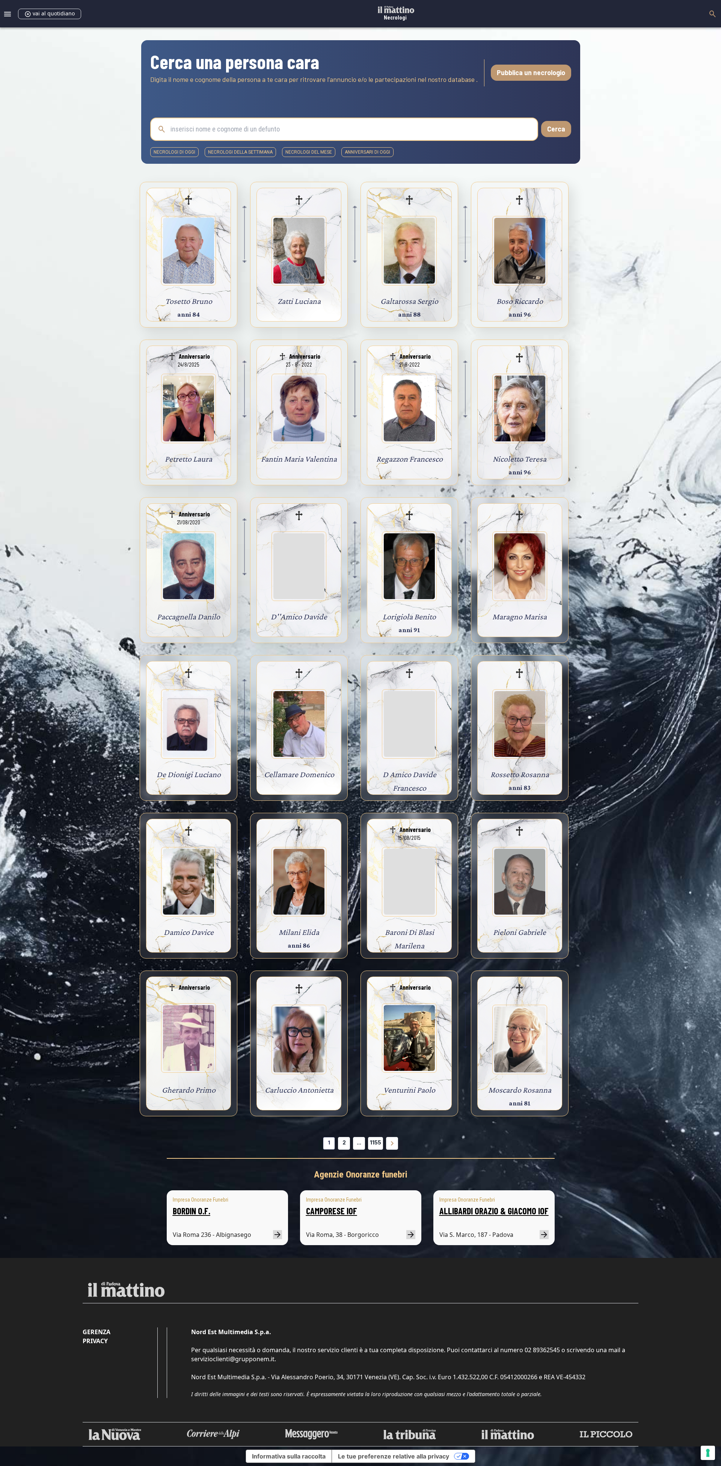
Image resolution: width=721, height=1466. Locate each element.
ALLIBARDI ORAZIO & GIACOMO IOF (494, 1210)
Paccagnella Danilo (188, 616)
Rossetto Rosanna (519, 774)
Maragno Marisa (519, 616)
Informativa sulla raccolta (289, 1456)
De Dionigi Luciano (189, 774)
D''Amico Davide (299, 616)
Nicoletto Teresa (519, 459)
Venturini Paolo (409, 1090)
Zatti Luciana (299, 301)
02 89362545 (542, 1350)
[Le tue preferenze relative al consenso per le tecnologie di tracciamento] (708, 1453)
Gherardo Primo (189, 1090)
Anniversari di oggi (367, 152)
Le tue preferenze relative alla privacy (393, 1456)
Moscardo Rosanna (519, 1090)
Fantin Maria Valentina (299, 459)
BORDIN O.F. (191, 1210)
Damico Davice (189, 932)
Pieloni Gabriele (519, 932)
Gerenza (96, 1332)
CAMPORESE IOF (331, 1210)
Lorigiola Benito (409, 616)
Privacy (95, 1341)
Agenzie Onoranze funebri (360, 1174)
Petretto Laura (188, 459)
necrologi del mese (308, 152)
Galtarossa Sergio (409, 301)
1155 (375, 1142)
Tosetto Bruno (188, 301)
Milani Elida (299, 932)
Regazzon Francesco (409, 459)
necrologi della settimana (240, 152)
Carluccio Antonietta (299, 1090)
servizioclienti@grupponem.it (233, 1359)
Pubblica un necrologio (531, 72)
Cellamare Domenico (299, 774)
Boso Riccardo (519, 301)
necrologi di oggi (174, 152)
